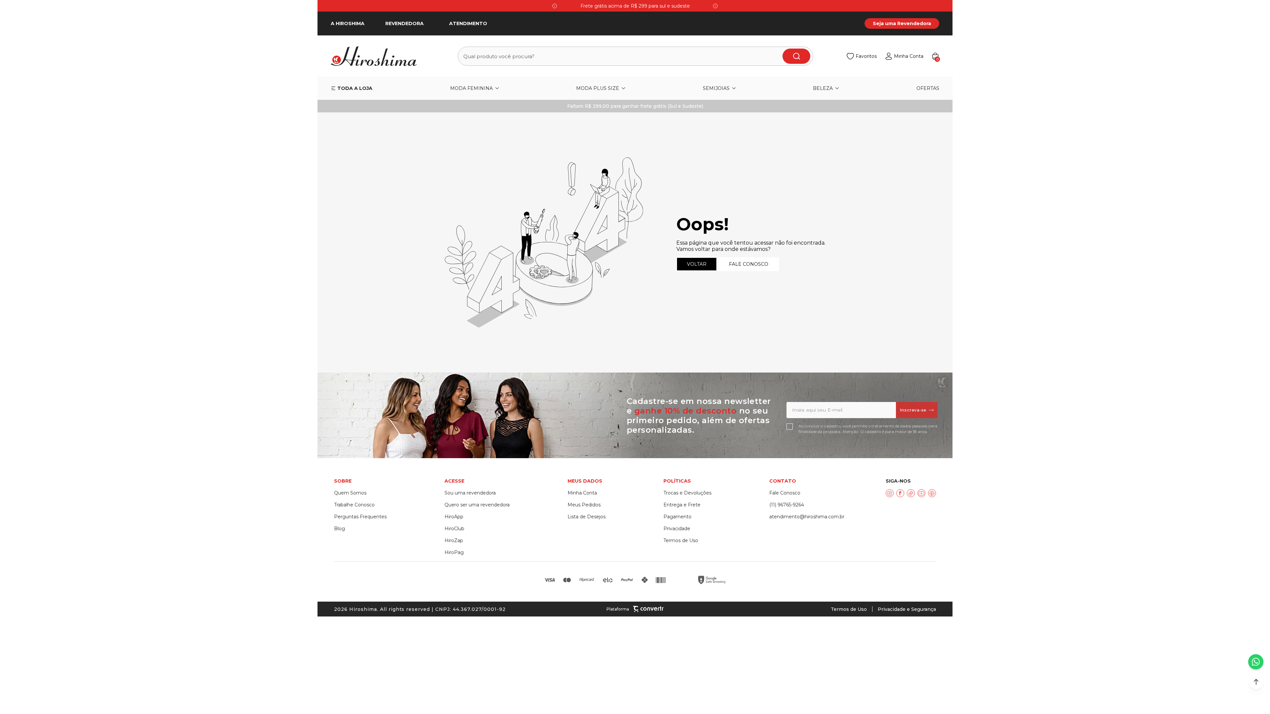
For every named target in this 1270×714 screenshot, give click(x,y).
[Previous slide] (554, 6)
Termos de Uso (849, 609)
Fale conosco (748, 264)
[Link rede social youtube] (921, 493)
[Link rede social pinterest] (932, 493)
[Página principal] (378, 56)
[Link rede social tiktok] (911, 493)
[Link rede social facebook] (900, 493)
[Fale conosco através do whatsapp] (1255, 661)
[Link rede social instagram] (890, 493)
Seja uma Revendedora (902, 23)
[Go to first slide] (715, 6)
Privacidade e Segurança (907, 609)
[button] (1256, 682)
